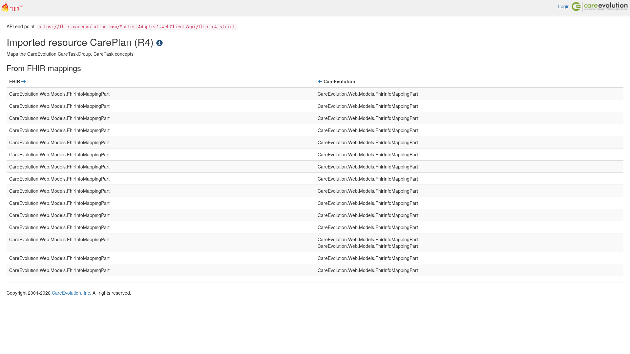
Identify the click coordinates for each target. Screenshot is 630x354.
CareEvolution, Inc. (71, 292)
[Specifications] (159, 42)
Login (564, 6)
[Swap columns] (23, 81)
